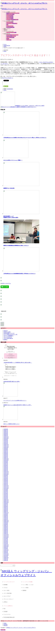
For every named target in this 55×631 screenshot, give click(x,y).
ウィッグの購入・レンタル (9, 11)
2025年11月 (5, 436)
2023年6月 (5, 465)
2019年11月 (5, 512)
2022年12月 (5, 471)
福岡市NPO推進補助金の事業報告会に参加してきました (16, 245)
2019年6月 (5, 515)
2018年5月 (5, 528)
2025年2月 (5, 443)
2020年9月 (5, 503)
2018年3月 (5, 530)
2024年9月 (5, 448)
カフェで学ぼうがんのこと (12, 34)
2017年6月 (5, 541)
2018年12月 (5, 520)
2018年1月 (5, 533)
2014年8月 (5, 548)
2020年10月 (5, 502)
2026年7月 (5, 430)
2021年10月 (5, 488)
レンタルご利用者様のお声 (12, 19)
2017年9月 (5, 538)
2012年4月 (5, 552)
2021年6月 (5, 493)
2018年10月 (5, 521)
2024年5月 (5, 452)
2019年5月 (5, 516)
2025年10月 (5, 438)
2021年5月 (5, 494)
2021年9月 (5, 489)
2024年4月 (5, 453)
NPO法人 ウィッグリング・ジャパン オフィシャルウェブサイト (21, 627)
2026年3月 (5, 434)
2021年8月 (5, 490)
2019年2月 (5, 519)
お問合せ (5, 602)
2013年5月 (5, 551)
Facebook (5, 624)
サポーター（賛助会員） (11, 23)
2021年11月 (5, 487)
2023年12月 (5, 458)
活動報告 (24, 590)
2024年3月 (5, 454)
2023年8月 (5, 462)
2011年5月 (5, 556)
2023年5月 (5, 466)
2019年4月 (5, 517)
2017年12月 (5, 534)
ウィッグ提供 (25, 587)
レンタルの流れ (9, 15)
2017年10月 (5, 537)
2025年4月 (5, 440)
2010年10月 (5, 557)
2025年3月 (5, 442)
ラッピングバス (9, 26)
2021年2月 (5, 498)
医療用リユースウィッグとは (12, 13)
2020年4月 (5, 508)
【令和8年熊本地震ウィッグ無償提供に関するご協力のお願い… (17, 362)
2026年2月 (5, 435)
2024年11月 (5, 445)
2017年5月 (5, 542)
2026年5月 (5, 431)
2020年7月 (5, 505)
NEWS (7, 38)
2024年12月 (5, 444)
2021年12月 (5, 485)
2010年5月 (5, 560)
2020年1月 (5, 511)
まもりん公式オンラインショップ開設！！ (12, 160)
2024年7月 (5, 451)
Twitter (4, 623)
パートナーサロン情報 (11, 32)
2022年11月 (5, 472)
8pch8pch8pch (10, 88)
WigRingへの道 (7, 331)
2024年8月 (5, 449)
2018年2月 (5, 532)
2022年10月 (5, 474)
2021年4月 (5, 496)
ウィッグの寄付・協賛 (8, 20)
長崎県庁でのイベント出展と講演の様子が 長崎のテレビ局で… (17, 404)
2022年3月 (5, 481)
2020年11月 (5, 501)
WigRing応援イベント (11, 36)
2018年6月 (5, 526)
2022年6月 (5, 478)
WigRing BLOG (6, 33)
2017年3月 (5, 543)
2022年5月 (5, 479)
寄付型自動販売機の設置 (8, 617)
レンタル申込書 (9, 17)
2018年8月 (5, 524)
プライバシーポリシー (8, 599)
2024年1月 (5, 457)
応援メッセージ (6, 28)
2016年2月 (5, 547)
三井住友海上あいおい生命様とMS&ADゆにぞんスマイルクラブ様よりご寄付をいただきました (24, 137)
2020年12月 (5, 499)
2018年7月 (5, 525)
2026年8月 (5, 429)
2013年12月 (5, 550)
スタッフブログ (7, 337)
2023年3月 (5, 469)
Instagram (5, 625)
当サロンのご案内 (10, 14)
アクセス (5, 587)
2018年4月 (5, 529)
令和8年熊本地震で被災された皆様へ (11, 381)
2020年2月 (5, 510)
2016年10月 (5, 546)
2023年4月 (5, 467)
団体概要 (5, 584)
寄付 (7, 24)
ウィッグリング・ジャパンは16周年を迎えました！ (14, 400)
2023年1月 (5, 470)
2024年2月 (5, 456)
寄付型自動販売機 (10, 27)
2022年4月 (5, 480)
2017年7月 (5, 539)
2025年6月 (5, 439)
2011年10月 (5, 555)
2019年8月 (5, 514)
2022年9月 (5, 475)
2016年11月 (5, 544)
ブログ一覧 (8, 39)
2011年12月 (5, 553)
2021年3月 (5, 497)
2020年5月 (5, 507)
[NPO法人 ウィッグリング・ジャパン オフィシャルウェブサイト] (24, 3)
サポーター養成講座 (8, 335)
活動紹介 (5, 29)
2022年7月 (5, 476)
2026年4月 (5, 433)
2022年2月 (5, 483)
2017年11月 (5, 535)
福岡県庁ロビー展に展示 (8, 188)
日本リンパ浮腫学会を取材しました (11, 423)
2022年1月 (5, 484)
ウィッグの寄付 (9, 22)
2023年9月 (5, 461)
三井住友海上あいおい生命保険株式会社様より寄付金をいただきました (19, 273)
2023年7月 (5, 463)
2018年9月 (5, 523)
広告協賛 (5, 611)
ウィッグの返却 (9, 18)
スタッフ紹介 (6, 590)
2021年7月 (5, 492)
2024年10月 (5, 447)
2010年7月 (5, 559)
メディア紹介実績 (10, 37)
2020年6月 (5, 506)
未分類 (5, 339)
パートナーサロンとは (8, 31)
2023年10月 (5, 460)
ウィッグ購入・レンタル (27, 584)
